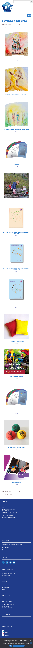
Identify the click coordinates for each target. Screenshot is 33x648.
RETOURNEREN (5, 587)
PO (2, 549)
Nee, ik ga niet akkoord (19, 645)
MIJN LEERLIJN (5, 620)
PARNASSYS (8, 635)
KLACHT (4, 589)
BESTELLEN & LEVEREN (7, 586)
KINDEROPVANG (6, 547)
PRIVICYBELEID (5, 606)
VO (2, 550)
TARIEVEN (4, 603)
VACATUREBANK (6, 575)
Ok (10, 645)
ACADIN (7, 632)
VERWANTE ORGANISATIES (8, 573)
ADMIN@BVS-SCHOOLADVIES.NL (10, 512)
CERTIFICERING (5, 600)
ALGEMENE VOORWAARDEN (8, 604)
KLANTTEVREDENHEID (7, 601)
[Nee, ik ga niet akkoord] (31, 643)
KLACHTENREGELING (7, 607)
